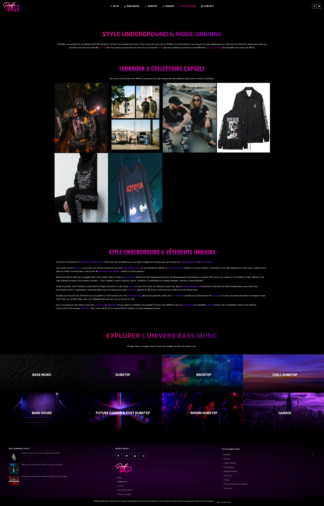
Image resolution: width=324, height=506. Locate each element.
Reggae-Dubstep (230, 471)
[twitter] (126, 456)
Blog (116, 6)
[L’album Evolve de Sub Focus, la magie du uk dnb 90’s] (14, 457)
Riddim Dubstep (203, 413)
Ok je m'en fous (224, 502)
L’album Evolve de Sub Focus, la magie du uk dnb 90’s (41, 453)
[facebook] (118, 456)
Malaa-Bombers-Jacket (81, 98)
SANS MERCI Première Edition (189, 98)
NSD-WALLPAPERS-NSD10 (243, 98)
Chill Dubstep (284, 375)
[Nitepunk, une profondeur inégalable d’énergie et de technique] (14, 480)
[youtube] (135, 456)
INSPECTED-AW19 (81, 168)
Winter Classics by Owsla (135, 98)
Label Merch (86, 103)
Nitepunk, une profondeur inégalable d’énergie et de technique (44, 476)
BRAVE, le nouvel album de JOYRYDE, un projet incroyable (42, 465)
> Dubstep (226, 454)
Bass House (42, 413)
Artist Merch (76, 103)
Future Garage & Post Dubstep (123, 413)
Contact (209, 6)
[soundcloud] (143, 456)
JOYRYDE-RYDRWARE (135, 168)
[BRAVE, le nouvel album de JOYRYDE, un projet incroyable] (14, 469)
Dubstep (152, 6)
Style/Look (189, 6)
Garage (169, 6)
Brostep (203, 375)
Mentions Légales (124, 494)
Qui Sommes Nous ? (125, 490)
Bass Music (133, 6)
